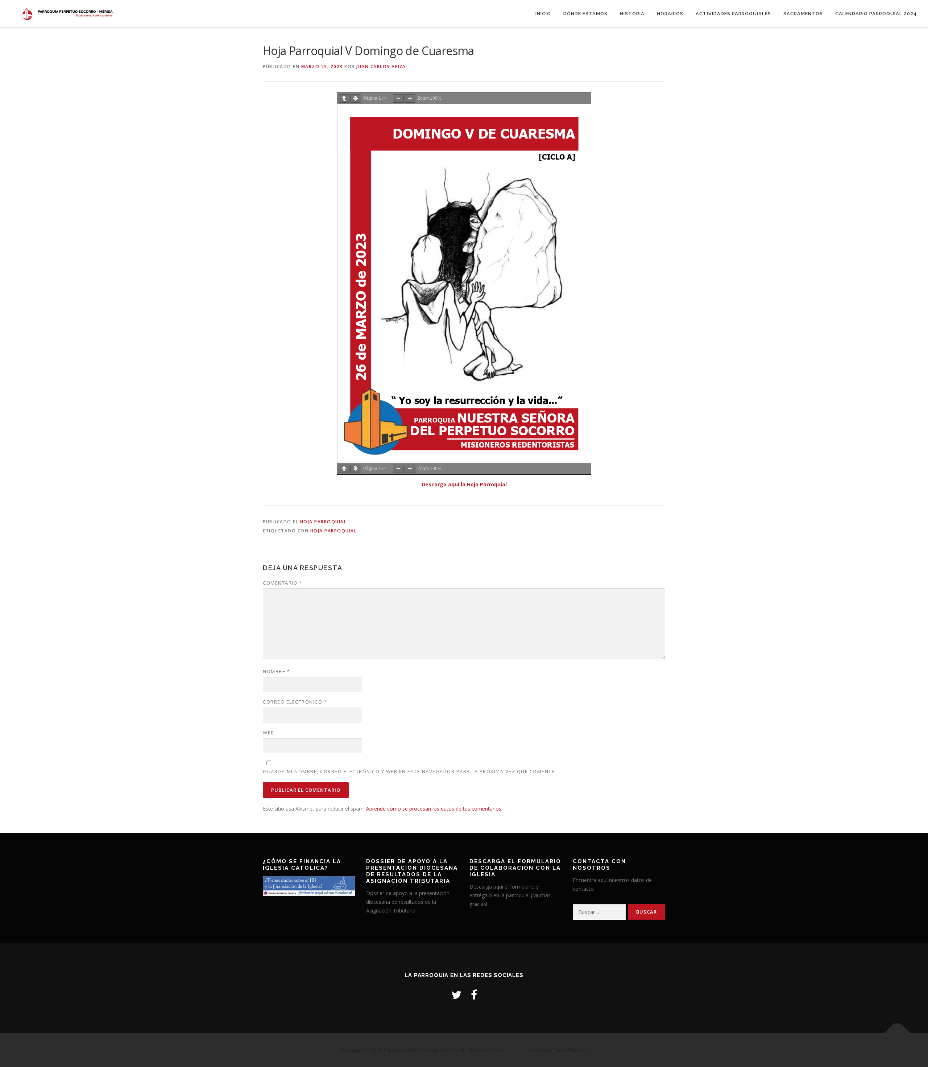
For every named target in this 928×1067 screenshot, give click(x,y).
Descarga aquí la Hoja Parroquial (464, 484)
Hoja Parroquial (323, 522)
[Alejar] (398, 98)
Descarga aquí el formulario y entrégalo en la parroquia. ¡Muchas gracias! (510, 895)
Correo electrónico (295, 702)
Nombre (276, 671)
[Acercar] (410, 98)
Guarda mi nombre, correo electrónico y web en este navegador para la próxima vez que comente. (409, 771)
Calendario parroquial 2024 (876, 13)
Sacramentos (803, 13)
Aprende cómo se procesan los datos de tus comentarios (433, 808)
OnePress (516, 1049)
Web (268, 732)
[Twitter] (456, 994)
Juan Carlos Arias (381, 66)
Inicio (543, 13)
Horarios (670, 13)
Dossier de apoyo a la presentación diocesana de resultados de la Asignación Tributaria (408, 902)
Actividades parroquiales (733, 13)
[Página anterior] (344, 98)
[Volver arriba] (897, 1033)
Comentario (282, 583)
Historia (632, 13)
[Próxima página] (355, 98)
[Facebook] (474, 994)
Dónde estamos (585, 13)
